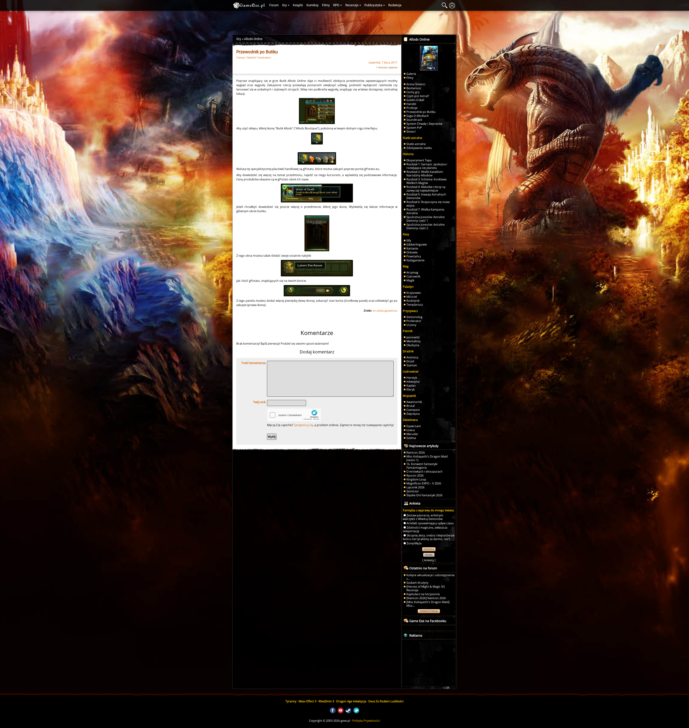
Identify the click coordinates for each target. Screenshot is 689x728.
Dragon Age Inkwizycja (351, 701)
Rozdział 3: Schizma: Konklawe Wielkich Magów (426, 181)
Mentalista (413, 341)
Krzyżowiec (413, 293)
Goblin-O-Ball (415, 100)
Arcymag (412, 272)
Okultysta (412, 345)
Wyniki (428, 554)
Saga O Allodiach (417, 116)
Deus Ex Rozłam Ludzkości (386, 701)
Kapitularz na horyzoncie (423, 594)
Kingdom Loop (416, 479)
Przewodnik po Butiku (421, 112)
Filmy (326, 5)
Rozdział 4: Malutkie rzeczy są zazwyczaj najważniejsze (425, 188)
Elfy (408, 240)
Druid (410, 361)
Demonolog (414, 317)
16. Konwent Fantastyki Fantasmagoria (421, 466)
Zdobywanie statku (419, 148)
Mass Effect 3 (307, 701)
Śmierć (411, 132)
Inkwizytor (413, 382)
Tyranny (290, 701)
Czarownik (413, 276)
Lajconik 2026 (415, 487)
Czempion (413, 410)
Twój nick (259, 402)
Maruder (412, 434)
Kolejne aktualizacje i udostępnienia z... (430, 577)
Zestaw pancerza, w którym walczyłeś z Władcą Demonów (423, 517)
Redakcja (394, 5)
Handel (411, 104)
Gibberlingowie (416, 244)
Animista (412, 357)
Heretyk (411, 378)
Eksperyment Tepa (419, 160)
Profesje (412, 108)
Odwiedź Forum (429, 611)
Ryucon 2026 (415, 475)
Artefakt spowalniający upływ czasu (430, 523)
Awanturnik (414, 402)
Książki (298, 5)
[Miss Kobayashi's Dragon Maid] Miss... (427, 604)
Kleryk (410, 389)
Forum (274, 5)
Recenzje (351, 5)
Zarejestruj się (303, 425)
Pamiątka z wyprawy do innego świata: (428, 510)
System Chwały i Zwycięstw (424, 124)
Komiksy (312, 5)
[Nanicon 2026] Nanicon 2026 (426, 598)
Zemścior (412, 491)
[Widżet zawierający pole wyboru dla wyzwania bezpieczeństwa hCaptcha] (294, 415)
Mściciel (411, 297)
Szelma (411, 438)
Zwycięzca (413, 414)
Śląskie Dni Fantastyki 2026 (424, 495)
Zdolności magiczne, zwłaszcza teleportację (425, 529)
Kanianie (412, 248)
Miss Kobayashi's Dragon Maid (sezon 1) (427, 458)
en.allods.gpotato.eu (385, 310)
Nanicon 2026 (415, 452)
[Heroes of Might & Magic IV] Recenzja (425, 588)
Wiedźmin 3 (326, 701)
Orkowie (412, 252)
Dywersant (413, 426)
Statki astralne (416, 144)
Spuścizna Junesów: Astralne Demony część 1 (425, 219)
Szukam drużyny (417, 583)
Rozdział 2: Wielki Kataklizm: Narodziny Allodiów (424, 173)
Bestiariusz (413, 88)
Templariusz (414, 305)
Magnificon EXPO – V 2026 (423, 483)
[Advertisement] (344, 22)
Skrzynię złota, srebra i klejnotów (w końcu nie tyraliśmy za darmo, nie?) (428, 537)
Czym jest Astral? (417, 96)
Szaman (411, 365)
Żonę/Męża (414, 543)
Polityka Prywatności (366, 721)
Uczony (411, 325)
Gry (284, 5)
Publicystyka (373, 5)
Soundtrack (414, 120)
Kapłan (411, 386)
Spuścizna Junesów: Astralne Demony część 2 (425, 226)
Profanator (413, 321)
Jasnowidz (413, 337)
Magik (410, 280)
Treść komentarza (253, 363)
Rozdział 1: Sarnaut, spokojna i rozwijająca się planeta (426, 166)
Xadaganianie (415, 260)
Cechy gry (413, 92)
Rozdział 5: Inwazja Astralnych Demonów (426, 196)
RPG (336, 5)
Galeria (411, 74)
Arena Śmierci (415, 84)
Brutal (410, 406)
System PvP (414, 128)
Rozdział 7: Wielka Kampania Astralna (425, 211)
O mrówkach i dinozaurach (424, 471)
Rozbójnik (413, 301)
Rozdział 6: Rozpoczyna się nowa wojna (428, 203)
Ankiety (429, 560)
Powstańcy (413, 256)
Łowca (410, 430)
